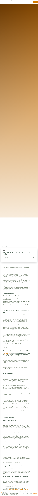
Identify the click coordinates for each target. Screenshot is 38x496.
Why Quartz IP (12, 1)
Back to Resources (5, 246)
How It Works (8, 1)
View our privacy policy (13, 494)
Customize (22, 493)
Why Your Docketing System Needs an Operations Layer (18, 489)
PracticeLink (3, 1)
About (26, 1)
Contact (29, 1)
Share (33, 257)
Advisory (16, 1)
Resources (21, 1)
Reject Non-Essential (29, 493)
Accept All (35, 493)
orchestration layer (7, 353)
